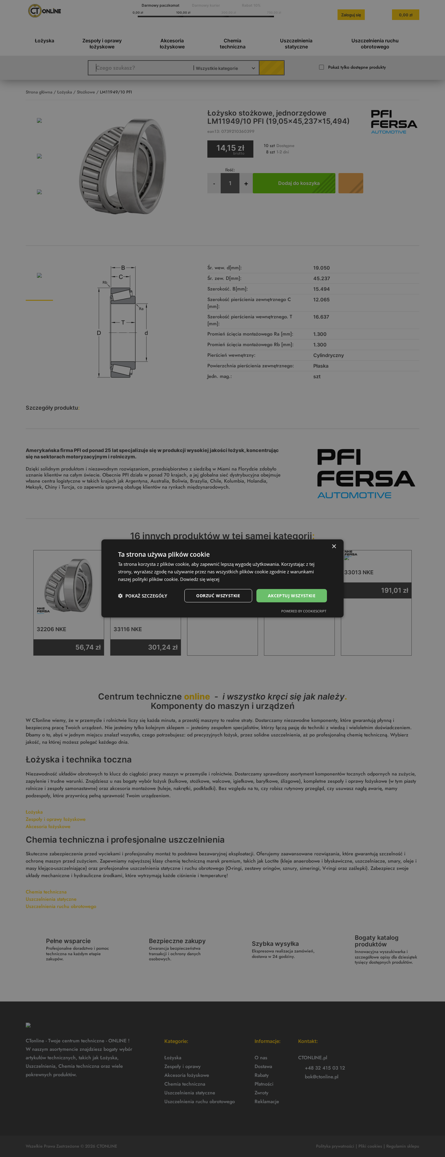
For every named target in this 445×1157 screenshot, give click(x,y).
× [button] (333, 546)
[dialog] (222, 578)
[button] (142, 595)
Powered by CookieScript (303, 611)
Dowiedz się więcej (199, 579)
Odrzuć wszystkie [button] (218, 595)
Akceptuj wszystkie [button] (291, 595)
